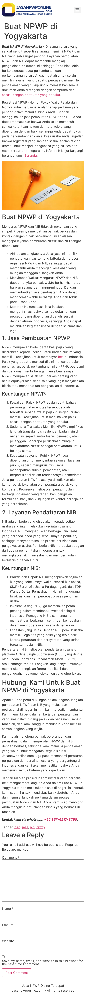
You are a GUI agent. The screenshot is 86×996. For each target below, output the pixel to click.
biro (17, 827)
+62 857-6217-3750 (60, 819)
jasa (25, 827)
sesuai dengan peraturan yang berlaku (31, 95)
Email (7, 924)
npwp (40, 827)
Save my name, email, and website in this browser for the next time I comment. (42, 962)
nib (32, 827)
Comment (10, 857)
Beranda (30, 155)
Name (7, 908)
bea (61, 357)
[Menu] (77, 10)
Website (8, 941)
